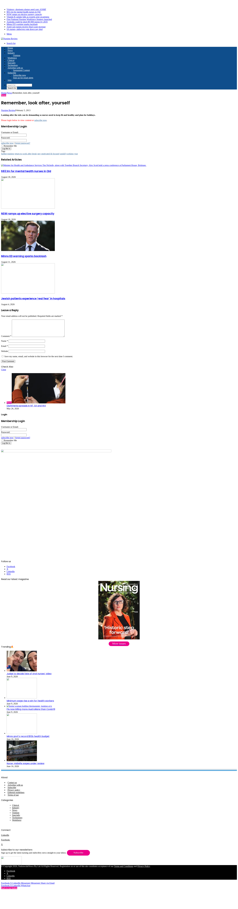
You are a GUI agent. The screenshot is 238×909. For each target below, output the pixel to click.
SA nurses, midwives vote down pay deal (25, 29)
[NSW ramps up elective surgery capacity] (28, 208)
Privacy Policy (143, 866)
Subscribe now (19, 75)
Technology (13, 65)
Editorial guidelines (16, 792)
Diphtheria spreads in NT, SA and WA (26, 405)
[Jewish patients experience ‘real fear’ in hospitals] (28, 293)
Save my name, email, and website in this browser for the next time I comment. (38, 356)
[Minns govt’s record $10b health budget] (22, 733)
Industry (11, 53)
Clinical (11, 60)
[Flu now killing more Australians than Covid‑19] (29, 706)
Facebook (5, 840)
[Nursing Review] (9, 38)
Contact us (12, 782)
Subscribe (12, 73)
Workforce (12, 58)
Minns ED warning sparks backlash (22, 24)
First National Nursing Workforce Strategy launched (29, 19)
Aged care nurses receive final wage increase (26, 27)
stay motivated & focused (48, 154)
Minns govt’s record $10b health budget (28, 736)
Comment (6, 336)
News (10, 50)
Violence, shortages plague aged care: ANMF (26, 9)
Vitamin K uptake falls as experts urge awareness (28, 17)
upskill (63, 154)
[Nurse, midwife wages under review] (22, 760)
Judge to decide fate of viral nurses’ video (29, 673)
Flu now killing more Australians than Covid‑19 (31, 709)
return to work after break (26, 154)
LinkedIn (5, 835)
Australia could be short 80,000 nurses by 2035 (27, 22)
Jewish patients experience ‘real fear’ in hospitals (33, 298)
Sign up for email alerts (23, 78)
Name (4, 341)
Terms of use (13, 795)
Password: (5, 138)
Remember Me (10, 146)
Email (4, 346)
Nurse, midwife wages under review (25, 763)
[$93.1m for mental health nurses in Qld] (73, 165)
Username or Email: (9, 132)
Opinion (16, 55)
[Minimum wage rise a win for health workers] (22, 698)
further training (7, 154)
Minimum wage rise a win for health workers (30, 700)
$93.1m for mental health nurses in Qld (23, 12)
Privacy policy (14, 790)
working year (72, 154)
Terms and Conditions (123, 866)
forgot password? (22, 143)
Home (3, 93)
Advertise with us (15, 68)
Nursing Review (8, 110)
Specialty (12, 63)
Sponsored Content (21, 70)
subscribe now (40, 120)
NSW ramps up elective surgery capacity (24, 14)
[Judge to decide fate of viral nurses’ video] (22, 670)
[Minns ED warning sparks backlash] (28, 250)
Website (4, 351)
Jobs (9, 80)
